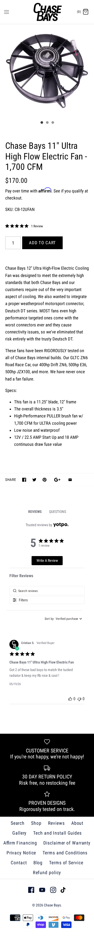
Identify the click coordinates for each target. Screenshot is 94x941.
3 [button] (52, 123)
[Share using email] (70, 480)
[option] (47, 71)
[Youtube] (42, 890)
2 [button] (47, 123)
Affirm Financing (20, 843)
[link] (24, 226)
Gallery (19, 833)
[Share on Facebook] (24, 480)
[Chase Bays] (47, 12)
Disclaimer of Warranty (67, 843)
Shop (36, 823)
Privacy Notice (21, 852)
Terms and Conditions (65, 852)
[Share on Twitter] (34, 480)
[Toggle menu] (6, 11)
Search (18, 823)
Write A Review (47, 560)
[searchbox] (47, 590)
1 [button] (41, 123)
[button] (70, 698)
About (77, 823)
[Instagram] (53, 890)
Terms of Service (66, 862)
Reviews (56, 823)
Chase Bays (52, 905)
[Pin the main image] (44, 480)
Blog (38, 862)
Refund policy (47, 872)
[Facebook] (31, 890)
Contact (19, 862)
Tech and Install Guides (57, 833)
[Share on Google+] (57, 480)
